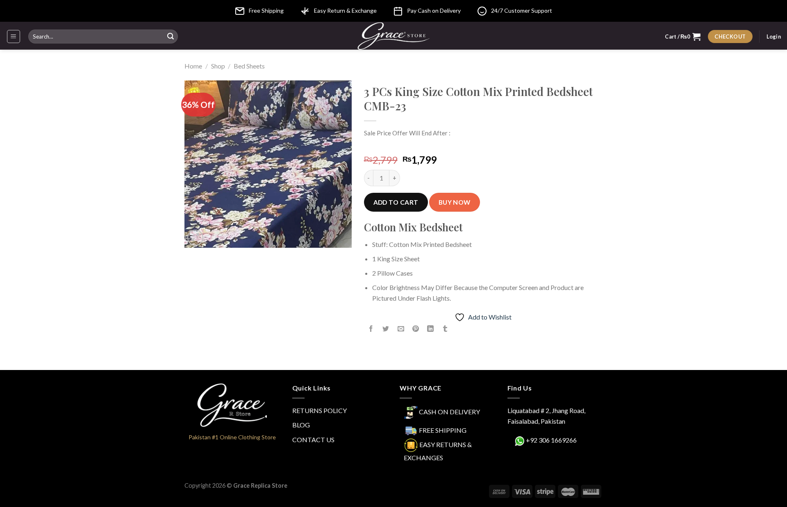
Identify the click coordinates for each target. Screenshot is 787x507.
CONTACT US (313, 439)
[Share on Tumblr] (445, 329)
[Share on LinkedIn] (430, 329)
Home (193, 66)
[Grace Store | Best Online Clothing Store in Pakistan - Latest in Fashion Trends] (394, 36)
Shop (218, 66)
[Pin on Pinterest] (415, 329)
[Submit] (170, 36)
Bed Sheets (249, 66)
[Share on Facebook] (371, 329)
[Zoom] (195, 238)
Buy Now (455, 202)
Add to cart (396, 202)
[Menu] (13, 36)
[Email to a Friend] (400, 329)
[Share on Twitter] (386, 329)
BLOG (301, 425)
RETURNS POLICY (319, 410)
